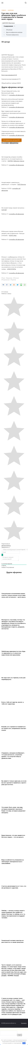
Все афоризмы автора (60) (11, 140)
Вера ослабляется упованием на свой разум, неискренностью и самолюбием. (12, 861)
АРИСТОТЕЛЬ (11, 269)
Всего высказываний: (9, 75)
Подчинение (6, 279)
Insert (19, 1035)
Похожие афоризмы (12, 35)
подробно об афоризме (16, 95)
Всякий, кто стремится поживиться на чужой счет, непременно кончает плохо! (13, 728)
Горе (3, 278)
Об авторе (9, 30)
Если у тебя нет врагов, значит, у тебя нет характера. (12, 703)
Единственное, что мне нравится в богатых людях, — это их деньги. (13, 836)
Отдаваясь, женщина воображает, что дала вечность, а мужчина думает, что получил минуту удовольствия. (12, 755)
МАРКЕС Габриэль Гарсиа (16, 161)
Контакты (24, 1023)
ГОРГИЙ (4, 210)
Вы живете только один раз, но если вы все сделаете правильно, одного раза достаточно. (13, 782)
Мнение (16, 278)
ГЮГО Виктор (21, 184)
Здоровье (9, 278)
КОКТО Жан (13, 235)
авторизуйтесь (6, 545)
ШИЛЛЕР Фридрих (8, 23)
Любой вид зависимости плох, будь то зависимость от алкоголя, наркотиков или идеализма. (13, 653)
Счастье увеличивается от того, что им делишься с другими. (13, 887)
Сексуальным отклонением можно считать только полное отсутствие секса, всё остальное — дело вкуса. (13, 595)
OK (24, 1043)
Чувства (13, 279)
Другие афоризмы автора (14, 32)
